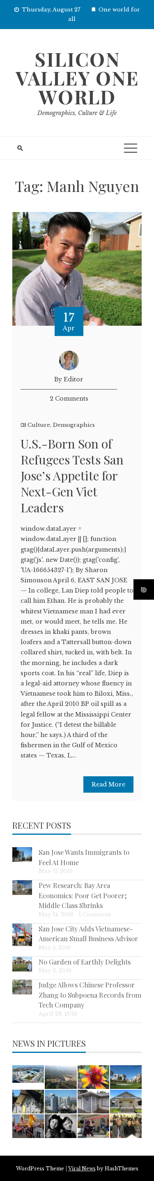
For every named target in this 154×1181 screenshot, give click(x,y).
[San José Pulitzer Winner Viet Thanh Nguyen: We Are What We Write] (93, 1101)
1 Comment (94, 914)
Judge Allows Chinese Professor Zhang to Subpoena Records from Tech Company (90, 994)
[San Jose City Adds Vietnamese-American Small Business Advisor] (22, 935)
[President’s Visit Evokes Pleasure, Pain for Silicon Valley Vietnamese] (126, 1126)
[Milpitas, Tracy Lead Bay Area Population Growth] (28, 1074)
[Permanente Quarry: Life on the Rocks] (60, 1077)
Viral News (82, 1168)
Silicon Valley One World (77, 77)
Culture (39, 424)
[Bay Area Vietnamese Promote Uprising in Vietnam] (28, 1126)
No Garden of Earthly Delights (85, 961)
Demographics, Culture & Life (77, 113)
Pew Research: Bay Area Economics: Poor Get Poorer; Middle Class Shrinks (83, 895)
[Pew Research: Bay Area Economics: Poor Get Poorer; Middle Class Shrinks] (22, 887)
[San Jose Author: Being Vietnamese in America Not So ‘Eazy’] (60, 1126)
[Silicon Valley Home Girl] (93, 1077)
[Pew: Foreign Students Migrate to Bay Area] (126, 1077)
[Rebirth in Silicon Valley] (28, 1101)
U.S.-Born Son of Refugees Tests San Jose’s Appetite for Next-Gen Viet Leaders (72, 475)
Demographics (74, 424)
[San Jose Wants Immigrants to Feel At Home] (22, 854)
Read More (108, 784)
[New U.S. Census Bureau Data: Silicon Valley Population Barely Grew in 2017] (60, 1101)
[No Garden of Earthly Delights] (22, 964)
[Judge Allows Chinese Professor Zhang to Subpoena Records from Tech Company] (22, 987)
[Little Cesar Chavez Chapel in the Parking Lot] (126, 1101)
